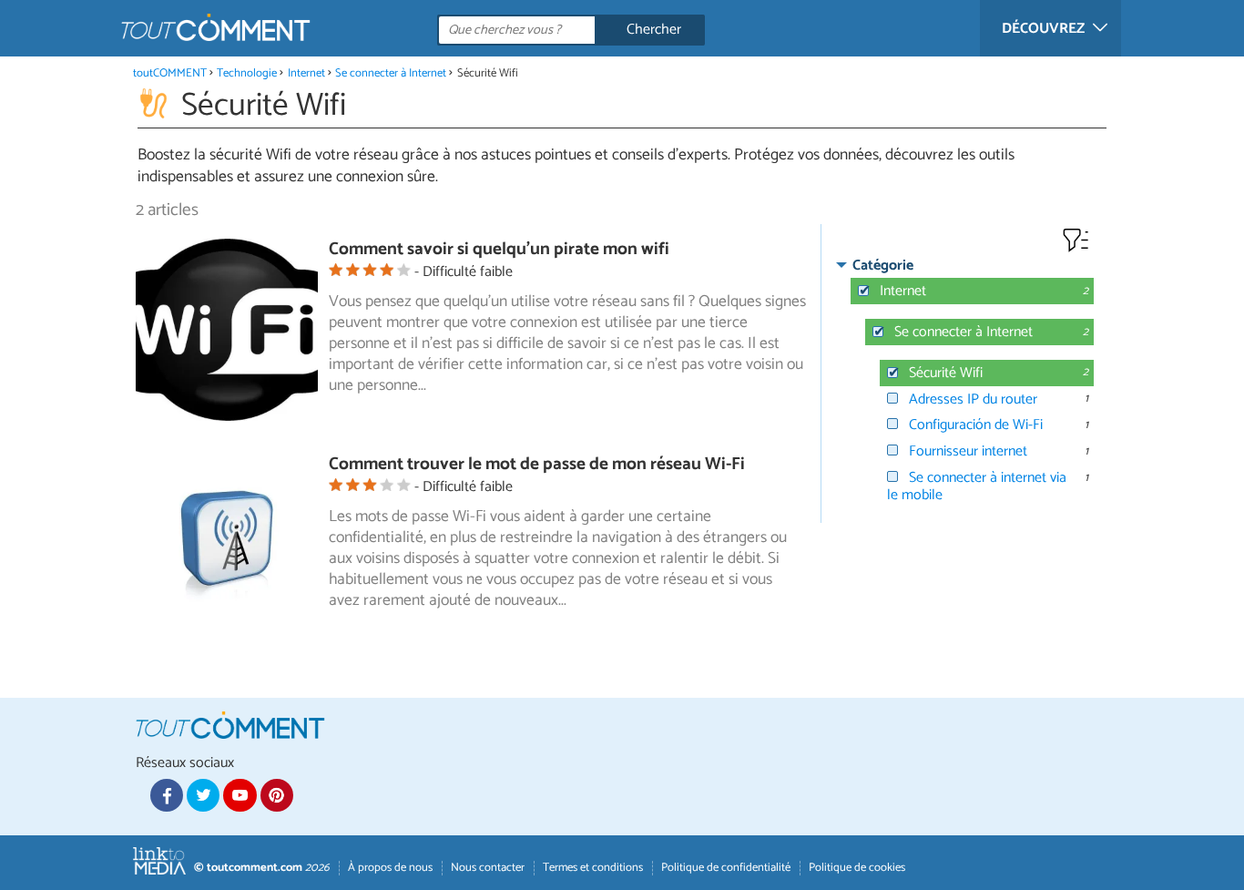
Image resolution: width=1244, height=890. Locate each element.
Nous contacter (488, 868)
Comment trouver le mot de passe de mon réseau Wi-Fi (537, 464)
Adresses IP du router (973, 399)
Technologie (247, 73)
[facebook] (166, 795)
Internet (306, 73)
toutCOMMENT (170, 73)
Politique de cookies (857, 868)
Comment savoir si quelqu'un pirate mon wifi (499, 249)
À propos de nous (390, 868)
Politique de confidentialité (725, 868)
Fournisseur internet (968, 451)
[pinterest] (276, 795)
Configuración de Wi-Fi (976, 425)
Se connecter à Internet (390, 73)
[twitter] (203, 795)
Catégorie (882, 265)
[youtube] (239, 795)
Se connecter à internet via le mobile (976, 486)
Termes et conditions (593, 868)
